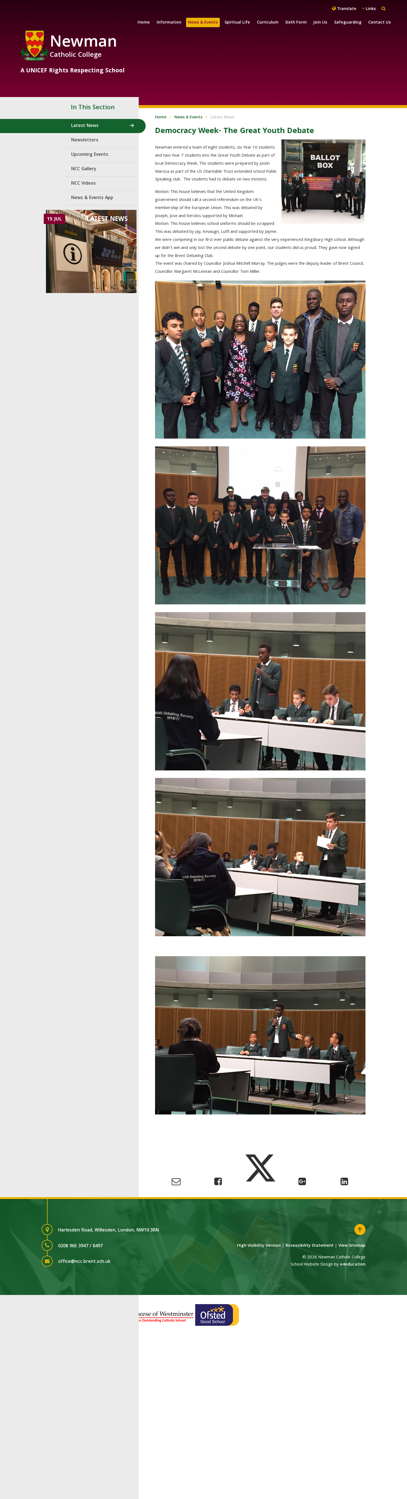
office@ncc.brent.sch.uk (84, 1262)
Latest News (222, 117)
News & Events (188, 117)
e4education (352, 1264)
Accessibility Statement (309, 1245)
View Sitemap (351, 1245)
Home (160, 117)
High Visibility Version (259, 1245)
